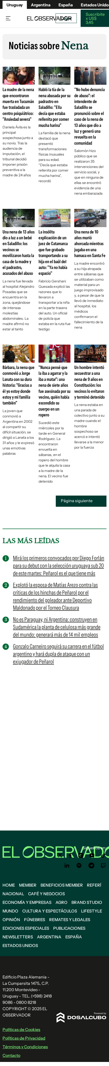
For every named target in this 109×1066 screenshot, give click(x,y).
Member (28, 885)
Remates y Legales (69, 919)
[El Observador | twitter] (60, 855)
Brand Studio (86, 902)
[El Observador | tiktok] (103, 855)
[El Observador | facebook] (70, 855)
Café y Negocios (46, 893)
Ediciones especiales (26, 928)
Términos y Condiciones (25, 1046)
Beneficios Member (62, 885)
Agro (61, 902)
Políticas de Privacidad (24, 1038)
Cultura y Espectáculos (49, 910)
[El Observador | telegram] (91, 865)
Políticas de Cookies (21, 1029)
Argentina (40, 4)
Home (9, 885)
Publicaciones (69, 928)
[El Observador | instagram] (80, 855)
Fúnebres (34, 919)
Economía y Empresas (27, 902)
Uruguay (15, 4)
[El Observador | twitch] (103, 865)
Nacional (13, 893)
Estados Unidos (20, 945)
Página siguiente (77, 500)
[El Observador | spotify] (79, 865)
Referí (94, 885)
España (73, 936)
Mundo (10, 910)
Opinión (11, 919)
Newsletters (18, 936)
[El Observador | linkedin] (67, 865)
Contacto (11, 1055)
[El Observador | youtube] (91, 855)
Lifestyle (91, 910)
